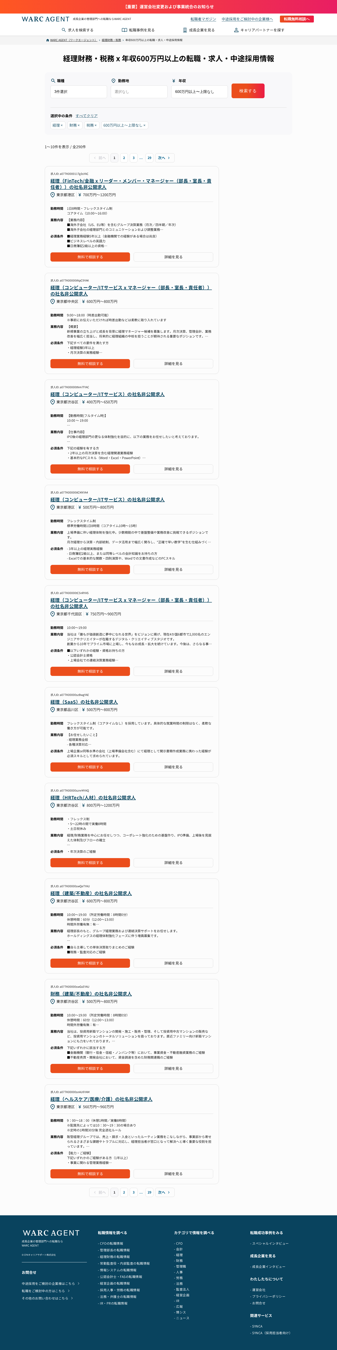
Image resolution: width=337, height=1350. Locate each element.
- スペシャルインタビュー (269, 1243)
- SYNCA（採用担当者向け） (271, 1333)
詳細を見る (173, 256)
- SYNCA (256, 1326)
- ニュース (181, 1318)
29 (149, 158)
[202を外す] (79, 125)
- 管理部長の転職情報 (114, 1250)
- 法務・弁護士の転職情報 (117, 1296)
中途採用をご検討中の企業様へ (247, 19)
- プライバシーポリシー (267, 1296)
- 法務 (178, 1283)
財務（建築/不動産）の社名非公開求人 (91, 993)
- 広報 (178, 1306)
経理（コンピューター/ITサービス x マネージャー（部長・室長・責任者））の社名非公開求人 (131, 290)
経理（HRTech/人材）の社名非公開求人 (93, 797)
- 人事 (178, 1272)
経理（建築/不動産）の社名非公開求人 (91, 893)
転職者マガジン (203, 19)
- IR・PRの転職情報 (112, 1303)
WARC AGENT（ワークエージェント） (73, 40)
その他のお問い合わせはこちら (45, 1298)
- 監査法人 (181, 1289)
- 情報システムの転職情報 (117, 1270)
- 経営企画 (181, 1295)
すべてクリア (87, 116)
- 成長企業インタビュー (267, 1266)
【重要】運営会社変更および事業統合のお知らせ (168, 7)
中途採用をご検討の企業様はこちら (48, 1283)
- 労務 (178, 1278)
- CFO (178, 1243)
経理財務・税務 (111, 40)
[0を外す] (145, 125)
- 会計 (178, 1249)
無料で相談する (90, 256)
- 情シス (180, 1312)
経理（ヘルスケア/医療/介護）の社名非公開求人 (101, 1099)
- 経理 (178, 1255)
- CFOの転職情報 (110, 1243)
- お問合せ (257, 1303)
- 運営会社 (257, 1290)
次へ (161, 157)
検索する (248, 91)
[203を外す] (96, 125)
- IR (176, 1301)
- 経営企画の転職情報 (114, 1283)
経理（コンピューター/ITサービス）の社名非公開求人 (107, 394)
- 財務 (178, 1260)
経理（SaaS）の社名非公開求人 (84, 702)
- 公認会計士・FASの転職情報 (120, 1277)
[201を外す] (62, 125)
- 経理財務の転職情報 (114, 1257)
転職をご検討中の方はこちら (43, 1291)
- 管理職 (180, 1266)
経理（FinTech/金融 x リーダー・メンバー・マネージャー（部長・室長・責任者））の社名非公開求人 (130, 184)
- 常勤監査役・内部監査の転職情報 (124, 1263)
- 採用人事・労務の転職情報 (119, 1290)
